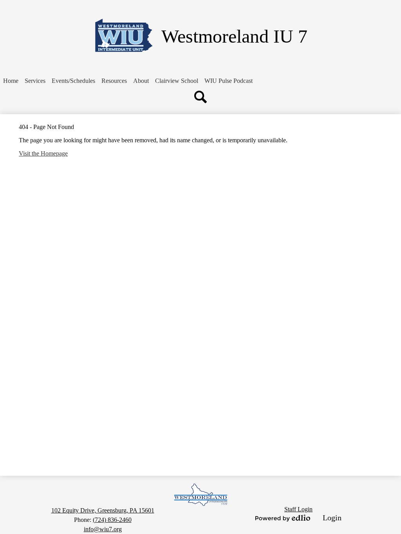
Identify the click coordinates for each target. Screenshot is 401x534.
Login (332, 517)
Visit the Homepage (43, 153)
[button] (35, 81)
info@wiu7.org (103, 529)
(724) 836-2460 (112, 519)
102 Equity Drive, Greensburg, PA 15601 (102, 510)
